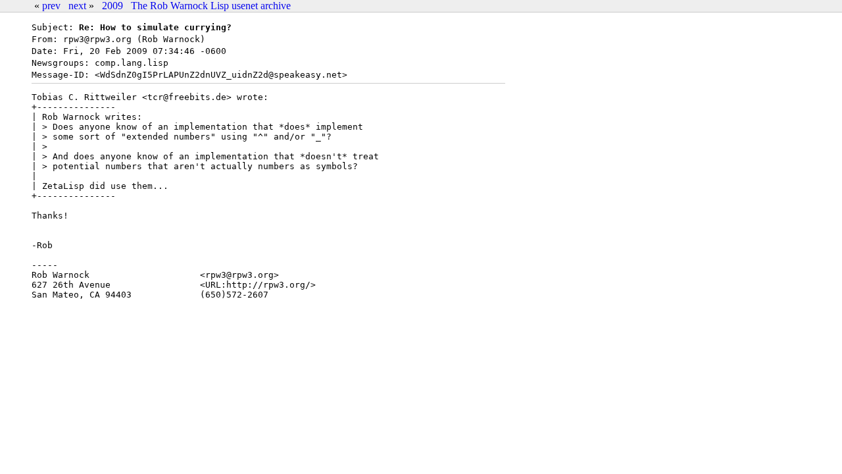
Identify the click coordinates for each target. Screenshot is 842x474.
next (77, 5)
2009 (112, 5)
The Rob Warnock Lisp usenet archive (211, 5)
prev (51, 5)
